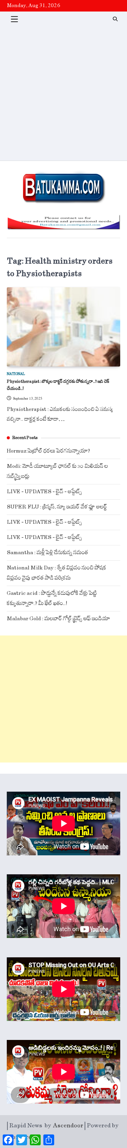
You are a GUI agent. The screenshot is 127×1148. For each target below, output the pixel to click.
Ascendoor (68, 1126)
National (16, 374)
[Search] (115, 19)
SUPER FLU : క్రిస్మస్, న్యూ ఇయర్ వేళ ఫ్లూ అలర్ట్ (57, 506)
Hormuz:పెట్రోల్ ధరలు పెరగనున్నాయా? (48, 451)
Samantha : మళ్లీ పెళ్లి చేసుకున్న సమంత (47, 552)
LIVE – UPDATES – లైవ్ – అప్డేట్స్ (44, 491)
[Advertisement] (63, 93)
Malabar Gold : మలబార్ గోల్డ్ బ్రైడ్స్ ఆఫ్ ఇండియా (58, 618)
